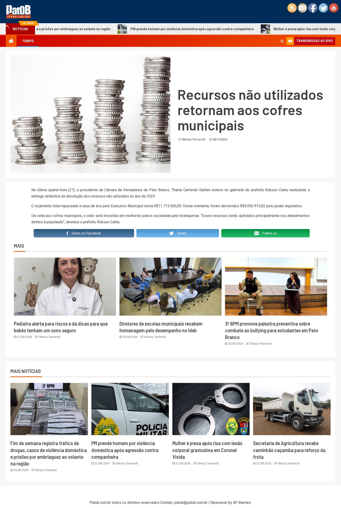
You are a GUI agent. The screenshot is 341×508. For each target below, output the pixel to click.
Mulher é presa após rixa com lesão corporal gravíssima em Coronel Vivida (207, 450)
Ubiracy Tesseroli (194, 139)
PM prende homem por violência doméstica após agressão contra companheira (166, 29)
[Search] (282, 41)
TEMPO (28, 41)
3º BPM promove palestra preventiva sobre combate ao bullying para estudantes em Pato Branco (271, 330)
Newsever (219, 502)
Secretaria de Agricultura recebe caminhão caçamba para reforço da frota (289, 450)
